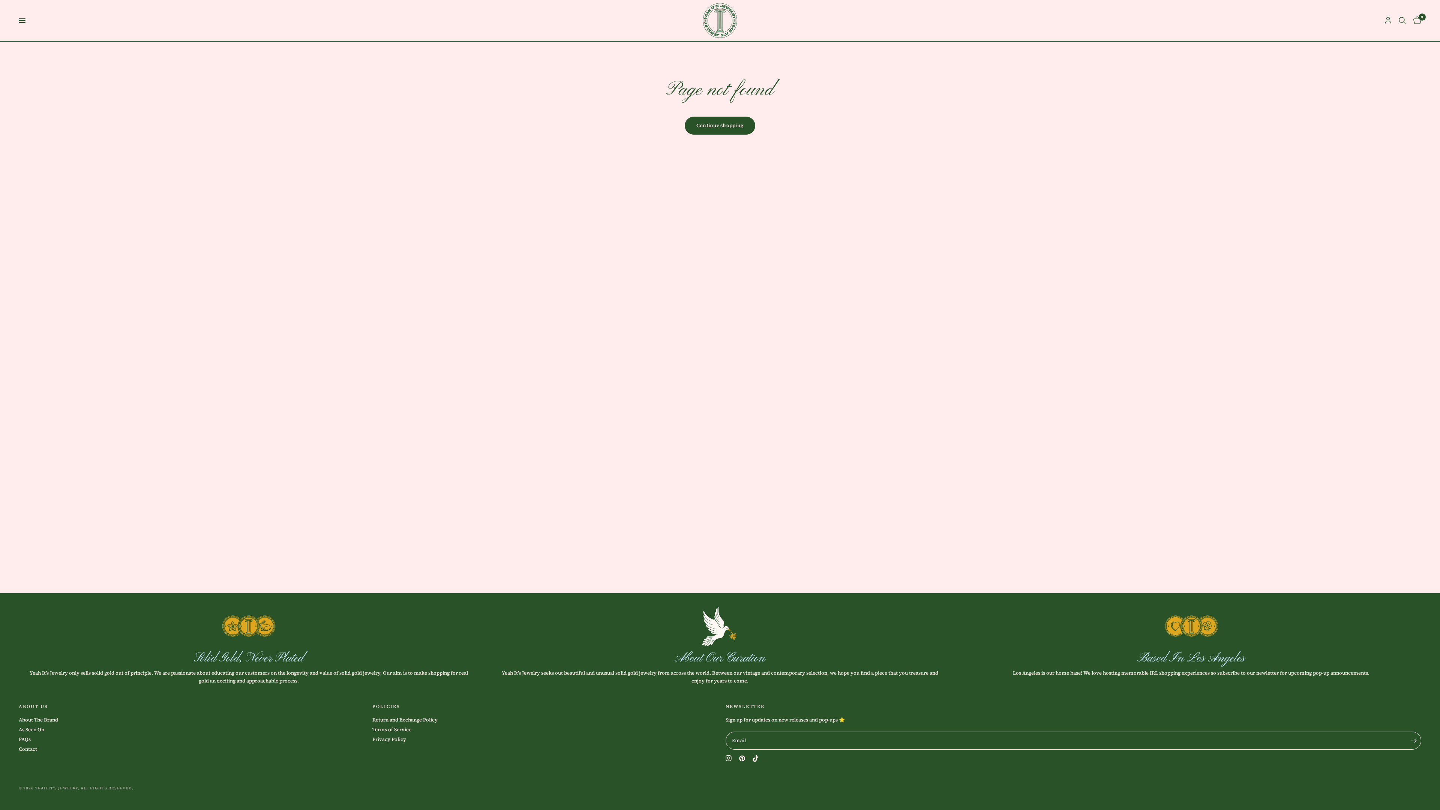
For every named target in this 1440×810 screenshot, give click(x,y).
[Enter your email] (1413, 741)
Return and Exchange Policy (405, 720)
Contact (28, 749)
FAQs (25, 739)
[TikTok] (756, 758)
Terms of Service (391, 729)
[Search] (1402, 20)
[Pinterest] (742, 758)
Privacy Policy (389, 739)
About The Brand (38, 720)
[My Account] (1388, 20)
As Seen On (31, 729)
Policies (386, 706)
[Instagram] (729, 758)
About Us (33, 706)
